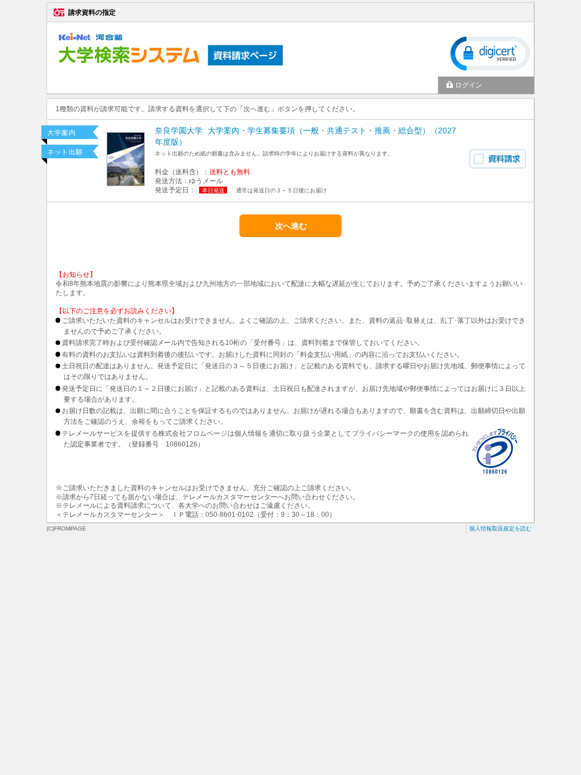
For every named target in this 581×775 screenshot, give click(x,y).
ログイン (468, 85)
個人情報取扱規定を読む (500, 528)
